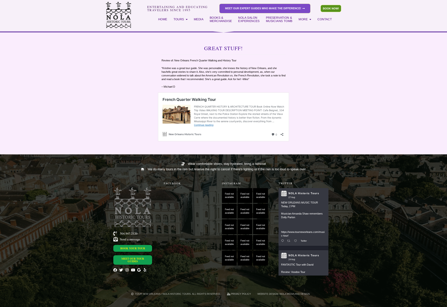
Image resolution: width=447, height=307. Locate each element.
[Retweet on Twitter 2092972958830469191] (289, 241)
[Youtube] (133, 270)
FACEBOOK (172, 183)
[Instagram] (127, 270)
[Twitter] (121, 270)
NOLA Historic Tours (303, 193)
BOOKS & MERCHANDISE (221, 19)
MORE (303, 19)
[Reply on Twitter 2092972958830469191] (283, 241)
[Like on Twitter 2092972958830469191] (296, 241)
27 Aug (291, 197)
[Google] (139, 270)
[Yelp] (145, 270)
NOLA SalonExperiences (248, 19)
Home (162, 19)
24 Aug (291, 259)
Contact (324, 19)
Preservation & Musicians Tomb (279, 19)
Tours (179, 19)
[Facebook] (115, 270)
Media (198, 19)
